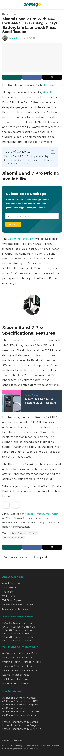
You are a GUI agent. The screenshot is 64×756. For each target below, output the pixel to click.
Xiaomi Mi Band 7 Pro (21, 238)
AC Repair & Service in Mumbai (19, 697)
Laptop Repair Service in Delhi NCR (21, 728)
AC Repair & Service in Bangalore (20, 704)
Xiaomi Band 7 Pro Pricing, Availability (26, 156)
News (13, 14)
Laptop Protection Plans (15, 674)
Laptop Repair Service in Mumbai (20, 722)
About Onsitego (11, 583)
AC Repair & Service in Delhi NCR (20, 701)
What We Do (9, 587)
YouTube (12, 518)
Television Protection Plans (17, 666)
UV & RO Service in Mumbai (17, 623)
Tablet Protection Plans (15, 679)
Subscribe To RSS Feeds (15, 609)
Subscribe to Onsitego (19, 163)
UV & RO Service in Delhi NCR (18, 626)
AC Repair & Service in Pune (17, 708)
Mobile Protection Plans (15, 683)
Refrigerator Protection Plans (18, 657)
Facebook (30, 513)
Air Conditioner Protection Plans (19, 653)
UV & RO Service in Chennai (17, 640)
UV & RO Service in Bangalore (18, 630)
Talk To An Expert (11, 600)
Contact (17, 740)
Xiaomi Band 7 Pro (13, 537)
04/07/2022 (29, 38)
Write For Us (9, 596)
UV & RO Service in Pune (16, 633)
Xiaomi (47, 92)
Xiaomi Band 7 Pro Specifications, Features (29, 160)
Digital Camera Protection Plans (19, 670)
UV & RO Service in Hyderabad (18, 637)
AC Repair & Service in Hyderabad (20, 711)
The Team (7, 591)
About (5, 740)
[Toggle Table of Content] (51, 151)
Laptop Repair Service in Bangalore (21, 725)
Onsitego (14, 745)
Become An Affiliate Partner (17, 604)
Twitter (54, 513)
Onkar (14, 38)
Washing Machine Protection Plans (21, 661)
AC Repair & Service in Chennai (19, 715)
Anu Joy (49, 85)
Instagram (43, 513)
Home (5, 14)
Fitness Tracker (18, 533)
